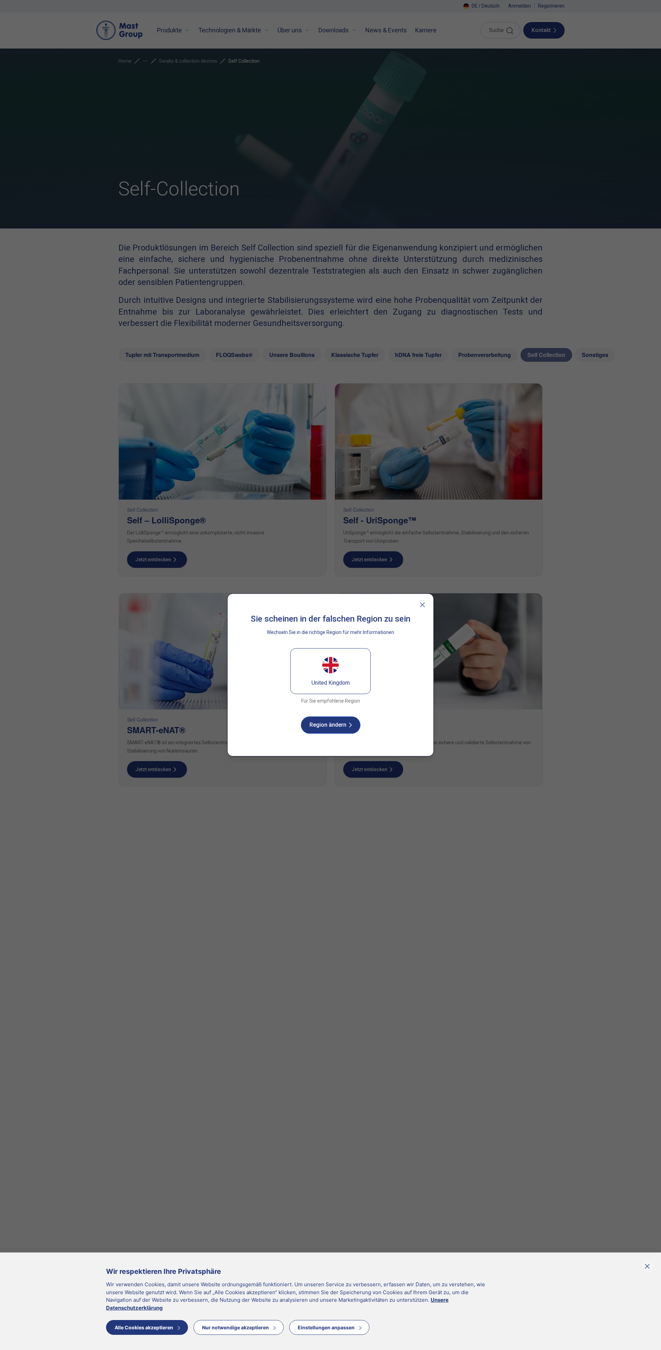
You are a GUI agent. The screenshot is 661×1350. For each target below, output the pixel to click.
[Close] (422, 605)
